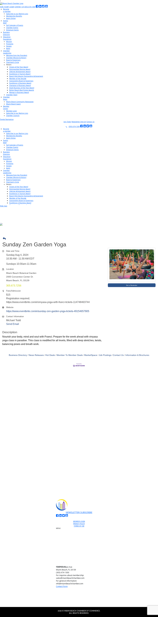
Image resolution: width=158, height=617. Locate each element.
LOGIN (11, 7)
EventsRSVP (5, 22)
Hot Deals (50, 355)
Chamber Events (12, 28)
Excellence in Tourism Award (19, 74)
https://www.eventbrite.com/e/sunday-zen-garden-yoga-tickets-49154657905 (47, 311)
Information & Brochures (137, 355)
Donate (9, 46)
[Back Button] (80, 239)
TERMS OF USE (79, 526)
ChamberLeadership (7, 52)
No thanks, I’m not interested (64, 491)
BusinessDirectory (6, 33)
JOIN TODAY (4, 7)
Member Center (80, 558)
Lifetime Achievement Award (19, 71)
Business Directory (18, 355)
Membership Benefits (14, 16)
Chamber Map (80, 562)
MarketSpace (90, 355)
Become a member (80, 532)
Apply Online (11, 18)
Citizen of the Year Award (18, 67)
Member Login (11, 111)
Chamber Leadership (80, 551)
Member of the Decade (17, 78)
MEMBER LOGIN (79, 521)
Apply (8, 48)
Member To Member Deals (70, 355)
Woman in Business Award (19, 92)
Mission (9, 41)
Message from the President (16, 55)
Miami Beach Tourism (80, 544)
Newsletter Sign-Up (79, 122)
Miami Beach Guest (13, 104)
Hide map (3, 206)
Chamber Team (11, 95)
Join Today (67, 122)
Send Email (12, 324)
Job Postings (105, 355)
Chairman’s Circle (12, 62)
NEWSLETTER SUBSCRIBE (79, 512)
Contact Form (62, 586)
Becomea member (7, 10)
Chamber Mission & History (16, 58)
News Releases (36, 355)
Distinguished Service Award (19, 69)
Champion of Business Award (20, 85)
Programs (9, 44)
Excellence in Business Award (20, 83)
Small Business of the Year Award (21, 88)
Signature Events (12, 30)
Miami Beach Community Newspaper (20, 102)
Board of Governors (13, 60)
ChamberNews (6, 98)
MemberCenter (6, 107)
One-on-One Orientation (80, 529)
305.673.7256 (13, 285)
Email (22, 464)
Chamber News (80, 555)
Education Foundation (80, 548)
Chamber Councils (12, 115)
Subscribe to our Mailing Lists (17, 14)
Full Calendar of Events (14, 25)
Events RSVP (80, 536)
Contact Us (90, 122)
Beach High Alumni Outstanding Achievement (26, 76)
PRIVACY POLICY (79, 524)
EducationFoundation (7, 38)
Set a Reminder (131, 285)
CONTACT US (19, 7)
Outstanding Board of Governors (21, 81)
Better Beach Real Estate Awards (21, 90)
